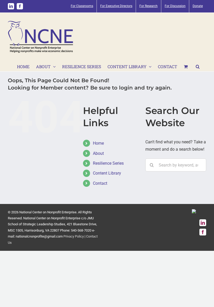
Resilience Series (108, 163)
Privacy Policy (73, 236)
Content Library (107, 173)
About (98, 153)
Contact (100, 183)
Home (98, 143)
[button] (198, 66)
